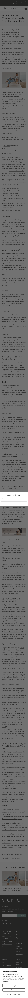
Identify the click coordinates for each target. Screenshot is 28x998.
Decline (13, 990)
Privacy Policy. (6, 981)
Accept (14, 986)
